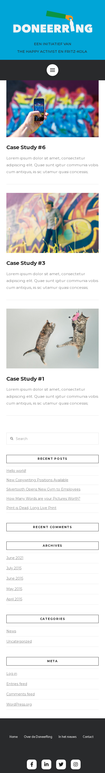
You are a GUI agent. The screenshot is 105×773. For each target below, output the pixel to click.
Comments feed (20, 694)
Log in (11, 673)
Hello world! (16, 471)
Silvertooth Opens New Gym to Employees (43, 489)
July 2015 (13, 568)
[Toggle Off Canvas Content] (52, 70)
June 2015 (14, 578)
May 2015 (14, 589)
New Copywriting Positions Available (37, 480)
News (11, 631)
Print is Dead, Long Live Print (31, 508)
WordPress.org (19, 704)
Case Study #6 (25, 147)
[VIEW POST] (52, 107)
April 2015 (14, 599)
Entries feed (16, 684)
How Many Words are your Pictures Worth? (43, 498)
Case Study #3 (25, 263)
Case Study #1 (25, 379)
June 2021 (14, 558)
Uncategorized (19, 641)
